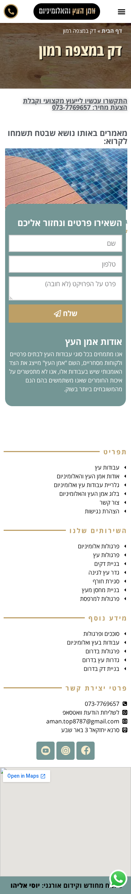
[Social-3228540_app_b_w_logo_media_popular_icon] (45, 751)
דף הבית (112, 30)
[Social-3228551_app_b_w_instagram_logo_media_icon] (65, 751)
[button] (121, 11)
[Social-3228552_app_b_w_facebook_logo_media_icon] (85, 751)
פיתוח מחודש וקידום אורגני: (65, 885)
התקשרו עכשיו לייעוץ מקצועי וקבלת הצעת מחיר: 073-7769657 (75, 104)
